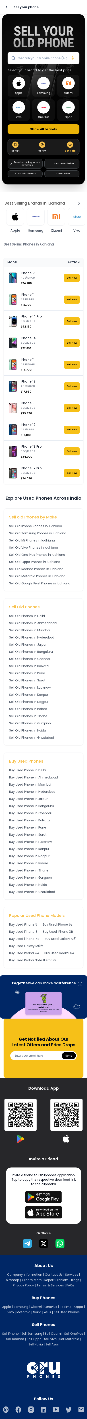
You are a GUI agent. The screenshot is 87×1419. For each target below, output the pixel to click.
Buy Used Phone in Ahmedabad (33, 777)
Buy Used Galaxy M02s (26, 946)
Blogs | (76, 1280)
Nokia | (38, 1312)
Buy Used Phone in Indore (28, 863)
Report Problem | (57, 1280)
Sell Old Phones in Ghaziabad (31, 737)
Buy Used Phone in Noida (28, 884)
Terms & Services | (51, 1285)
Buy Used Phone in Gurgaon (30, 877)
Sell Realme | (16, 1339)
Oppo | (79, 1307)
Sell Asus (52, 1344)
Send (68, 1055)
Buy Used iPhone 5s (57, 924)
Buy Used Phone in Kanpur (29, 849)
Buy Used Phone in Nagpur (29, 856)
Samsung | (22, 1307)
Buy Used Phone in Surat (28, 834)
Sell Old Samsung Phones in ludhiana (37, 533)
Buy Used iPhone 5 (23, 924)
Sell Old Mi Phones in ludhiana (32, 540)
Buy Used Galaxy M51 (60, 939)
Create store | (33, 1280)
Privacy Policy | (24, 1285)
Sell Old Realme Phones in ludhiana (36, 569)
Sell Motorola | (70, 1339)
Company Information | (25, 1274)
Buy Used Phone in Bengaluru (31, 806)
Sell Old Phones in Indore (28, 709)
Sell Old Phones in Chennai (29, 659)
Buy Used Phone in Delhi (27, 770)
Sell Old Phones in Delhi (27, 616)
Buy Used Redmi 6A (59, 953)
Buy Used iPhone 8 (23, 931)
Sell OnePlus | (74, 1333)
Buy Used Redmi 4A (24, 953)
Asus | (48, 1312)
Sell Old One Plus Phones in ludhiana (37, 554)
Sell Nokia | (37, 1344)
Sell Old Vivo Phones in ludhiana (33, 547)
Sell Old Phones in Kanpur (28, 694)
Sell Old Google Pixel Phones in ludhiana (39, 583)
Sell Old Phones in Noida (27, 730)
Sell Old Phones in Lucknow (30, 687)
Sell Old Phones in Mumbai (29, 630)
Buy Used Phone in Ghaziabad (32, 892)
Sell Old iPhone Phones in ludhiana (35, 526)
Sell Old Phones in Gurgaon (30, 723)
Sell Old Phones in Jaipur (28, 644)
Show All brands (43, 129)
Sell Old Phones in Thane (28, 716)
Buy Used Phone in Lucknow (30, 842)
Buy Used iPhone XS (24, 939)
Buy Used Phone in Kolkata (29, 820)
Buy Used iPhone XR (58, 931)
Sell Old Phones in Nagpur (28, 702)
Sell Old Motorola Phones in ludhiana (37, 576)
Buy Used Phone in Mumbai (30, 784)
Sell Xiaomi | (54, 1333)
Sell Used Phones (67, 1312)
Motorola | (24, 1312)
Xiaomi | (37, 1307)
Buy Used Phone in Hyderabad (32, 791)
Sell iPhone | (11, 1333)
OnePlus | (51, 1307)
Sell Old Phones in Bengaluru (31, 651)
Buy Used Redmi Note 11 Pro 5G (32, 960)
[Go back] (7, 7)
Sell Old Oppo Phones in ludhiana (34, 562)
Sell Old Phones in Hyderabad (31, 637)
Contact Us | (54, 1274)
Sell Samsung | (32, 1333)
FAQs (70, 1285)
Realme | (66, 1307)
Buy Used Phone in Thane (28, 870)
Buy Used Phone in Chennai (30, 813)
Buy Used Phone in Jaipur (28, 799)
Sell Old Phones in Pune (27, 673)
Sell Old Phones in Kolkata (29, 666)
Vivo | (11, 1312)
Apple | (7, 1307)
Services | (72, 1274)
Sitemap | (13, 1280)
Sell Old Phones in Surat (27, 680)
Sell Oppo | (35, 1339)
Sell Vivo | (51, 1339)
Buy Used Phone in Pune (27, 827)
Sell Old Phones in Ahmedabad (33, 623)
